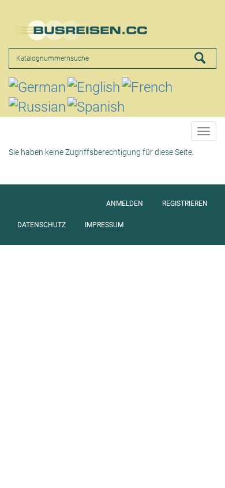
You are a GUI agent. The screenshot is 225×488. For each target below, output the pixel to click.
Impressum (104, 225)
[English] (94, 87)
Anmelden (124, 203)
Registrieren (185, 203)
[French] (147, 87)
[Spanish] (96, 107)
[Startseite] (81, 30)
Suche (205, 57)
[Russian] (37, 107)
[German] (37, 87)
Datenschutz (41, 225)
